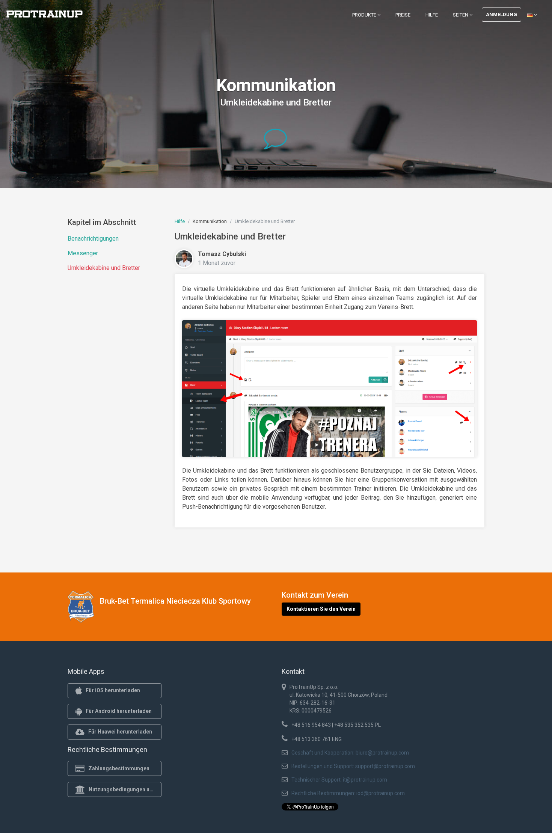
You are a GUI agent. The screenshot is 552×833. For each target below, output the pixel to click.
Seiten (461, 15)
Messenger (83, 253)
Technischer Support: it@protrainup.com (339, 780)
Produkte (364, 15)
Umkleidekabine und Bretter (104, 267)
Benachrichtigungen (93, 238)
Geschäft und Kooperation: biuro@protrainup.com (350, 753)
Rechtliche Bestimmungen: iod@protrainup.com (348, 793)
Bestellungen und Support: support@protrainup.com (353, 766)
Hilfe (431, 15)
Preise (402, 15)
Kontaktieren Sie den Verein (321, 609)
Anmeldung (501, 14)
